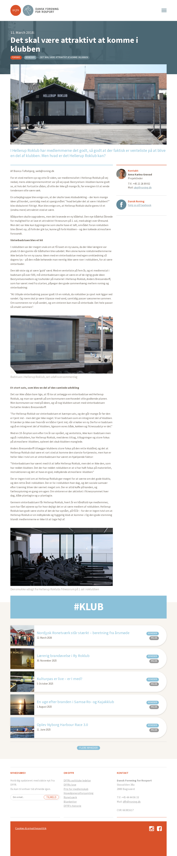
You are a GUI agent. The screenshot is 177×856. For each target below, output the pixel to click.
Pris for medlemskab (76, 789)
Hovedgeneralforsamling (79, 793)
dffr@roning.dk (132, 801)
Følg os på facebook (139, 205)
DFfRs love (70, 784)
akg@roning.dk (143, 187)
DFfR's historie (72, 805)
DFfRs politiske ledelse (77, 780)
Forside (16, 57)
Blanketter (70, 801)
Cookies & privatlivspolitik (30, 828)
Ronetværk (70, 797)
